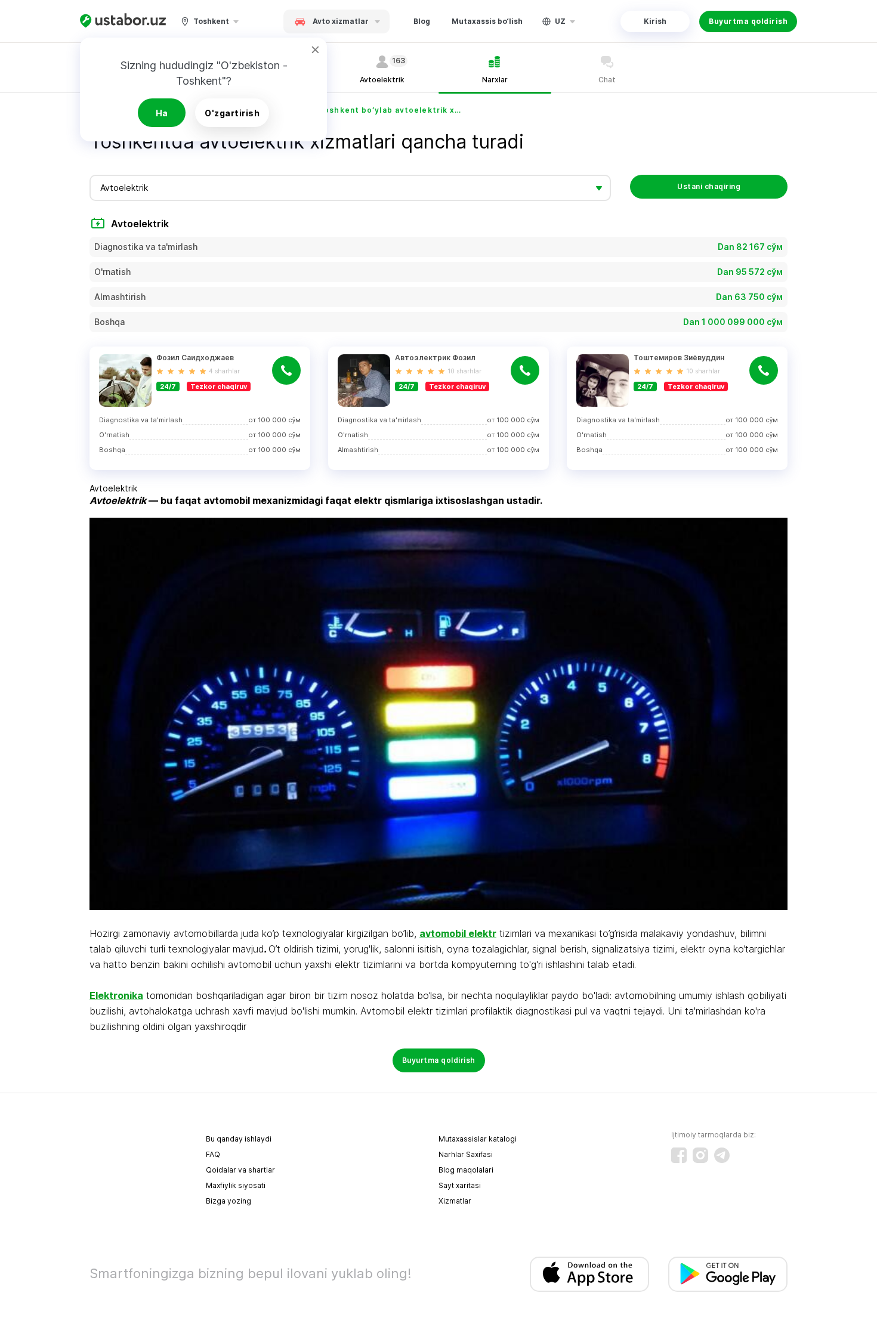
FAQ (213, 1154)
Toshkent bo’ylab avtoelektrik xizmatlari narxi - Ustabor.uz (390, 110)
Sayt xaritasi (459, 1185)
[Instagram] (700, 1155)
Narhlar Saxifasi (465, 1154)
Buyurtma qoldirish (748, 21)
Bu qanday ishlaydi (238, 1138)
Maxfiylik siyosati (235, 1185)
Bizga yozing (228, 1200)
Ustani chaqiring (708, 186)
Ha (162, 113)
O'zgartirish (232, 113)
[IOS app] (589, 1274)
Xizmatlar (454, 1200)
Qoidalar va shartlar (240, 1169)
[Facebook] (679, 1155)
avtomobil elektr (457, 933)
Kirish (655, 21)
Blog (421, 21)
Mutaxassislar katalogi (477, 1138)
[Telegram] (722, 1155)
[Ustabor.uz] (123, 21)
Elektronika (116, 995)
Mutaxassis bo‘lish (487, 21)
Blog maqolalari (465, 1169)
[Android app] (728, 1274)
